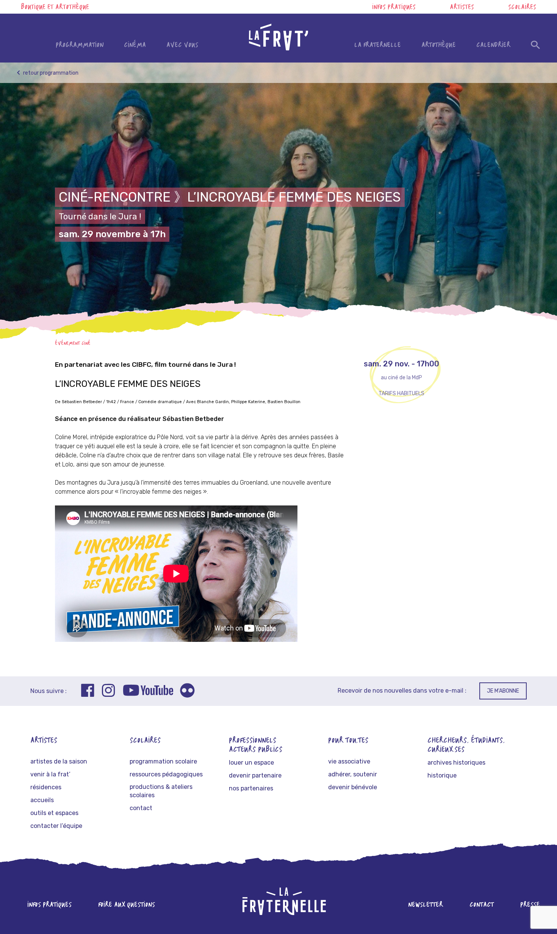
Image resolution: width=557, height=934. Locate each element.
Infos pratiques (394, 7)
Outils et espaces (54, 813)
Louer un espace (251, 762)
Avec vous (182, 45)
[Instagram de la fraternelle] (108, 691)
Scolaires (522, 7)
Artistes (462, 7)
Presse (530, 905)
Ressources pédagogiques (166, 774)
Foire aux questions (126, 905)
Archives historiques (456, 762)
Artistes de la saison (58, 761)
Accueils (42, 800)
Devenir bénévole (352, 787)
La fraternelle (377, 45)
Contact (141, 808)
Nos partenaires (251, 788)
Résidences (45, 787)
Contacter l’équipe (56, 825)
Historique (442, 775)
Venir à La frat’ (50, 774)
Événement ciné (73, 343)
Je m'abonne (503, 691)
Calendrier (493, 45)
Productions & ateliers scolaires (161, 791)
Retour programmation (50, 73)
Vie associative (349, 761)
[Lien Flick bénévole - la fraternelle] (187, 692)
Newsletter (425, 905)
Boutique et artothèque (55, 7)
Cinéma (135, 45)
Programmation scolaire (163, 761)
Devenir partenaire (255, 775)
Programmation (79, 45)
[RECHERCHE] (535, 47)
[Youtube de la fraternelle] (148, 691)
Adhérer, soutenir (352, 774)
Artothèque (438, 45)
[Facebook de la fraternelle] (87, 691)
